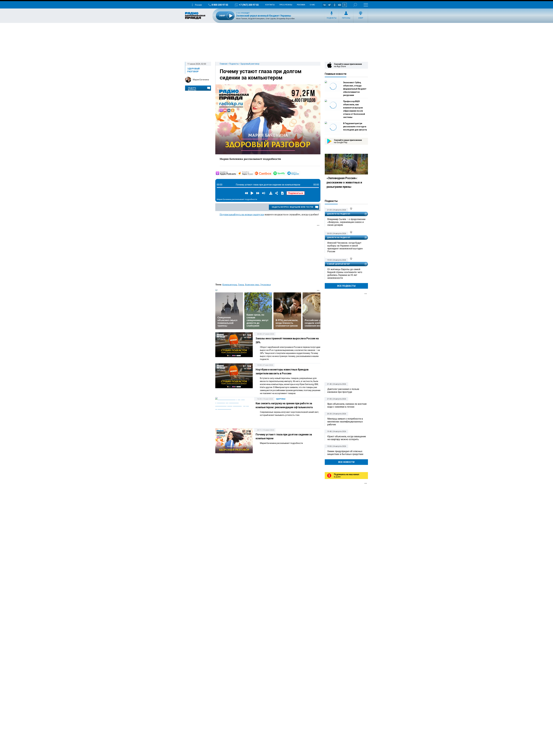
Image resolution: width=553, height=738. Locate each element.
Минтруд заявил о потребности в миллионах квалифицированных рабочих (345, 421)
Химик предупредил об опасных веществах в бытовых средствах (345, 453)
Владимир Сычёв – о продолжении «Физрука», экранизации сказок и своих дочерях (346, 222)
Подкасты (331, 18)
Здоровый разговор (249, 64)
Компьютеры (229, 284)
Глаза (241, 284)
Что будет (245, 13)
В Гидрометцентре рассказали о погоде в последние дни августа (355, 126)
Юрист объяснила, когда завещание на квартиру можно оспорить (346, 438)
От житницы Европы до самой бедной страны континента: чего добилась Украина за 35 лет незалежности (344, 273)
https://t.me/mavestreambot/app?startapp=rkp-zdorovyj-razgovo (299, 173)
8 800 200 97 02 (220, 4)
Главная (223, 64)
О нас (312, 5)
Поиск (355, 5)
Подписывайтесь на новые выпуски (242, 214)
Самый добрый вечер (338, 264)
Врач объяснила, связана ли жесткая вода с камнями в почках (347, 405)
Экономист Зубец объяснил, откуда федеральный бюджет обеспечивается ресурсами (354, 88)
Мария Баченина (201, 79)
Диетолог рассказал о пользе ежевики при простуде (343, 390)
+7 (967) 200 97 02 (249, 4)
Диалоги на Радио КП (338, 214)
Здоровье (265, 284)
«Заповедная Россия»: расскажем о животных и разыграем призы (344, 182)
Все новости (346, 462)
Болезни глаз (252, 284)
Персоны (346, 18)
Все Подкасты (346, 285)
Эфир (360, 18)
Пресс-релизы (285, 5)
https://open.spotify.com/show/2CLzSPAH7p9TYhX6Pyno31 (285, 173)
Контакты (270, 5)
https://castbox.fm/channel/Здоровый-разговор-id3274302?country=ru (271, 173)
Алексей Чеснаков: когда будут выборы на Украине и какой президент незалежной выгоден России (345, 247)
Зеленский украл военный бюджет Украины (263, 15)
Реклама (301, 5)
